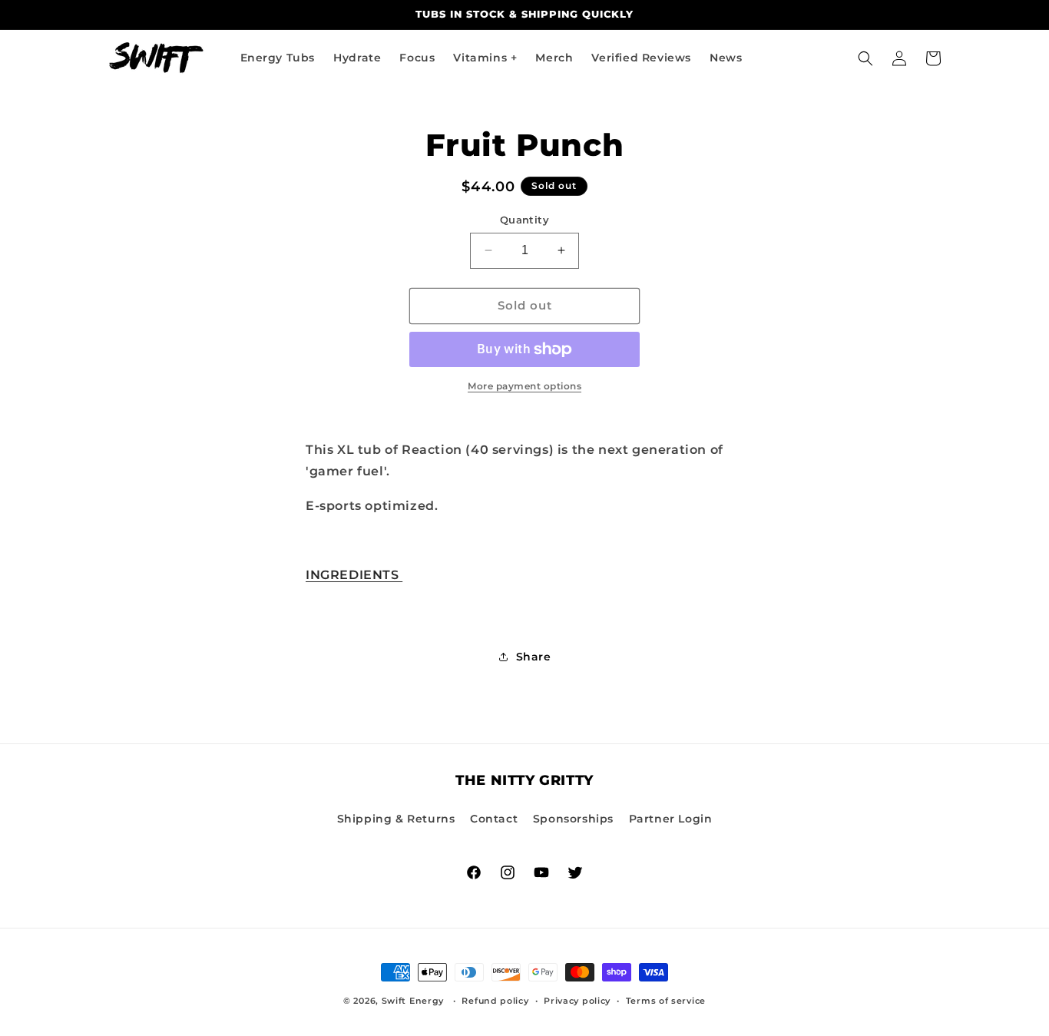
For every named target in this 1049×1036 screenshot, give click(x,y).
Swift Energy (413, 1000)
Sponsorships (573, 819)
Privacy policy (577, 1000)
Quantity (524, 219)
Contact (494, 819)
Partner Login (671, 819)
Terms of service (666, 1000)
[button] (865, 58)
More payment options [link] (524, 386)
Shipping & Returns (396, 819)
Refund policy (495, 1000)
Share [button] (533, 657)
